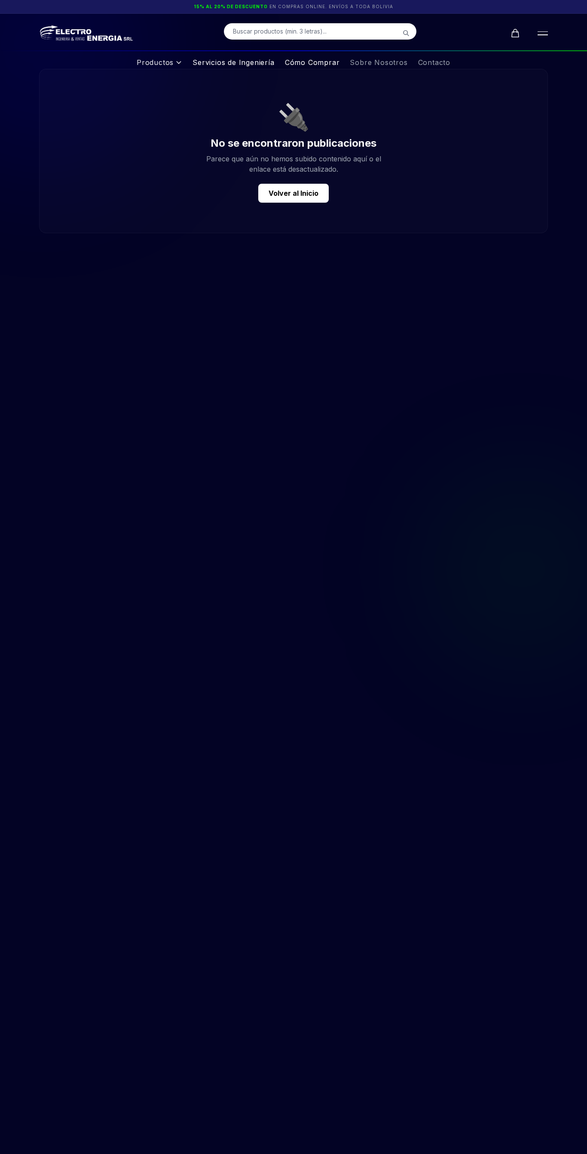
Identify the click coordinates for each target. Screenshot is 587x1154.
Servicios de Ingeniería (233, 62)
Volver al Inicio (293, 193)
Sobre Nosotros (378, 62)
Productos (155, 62)
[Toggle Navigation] (541, 33)
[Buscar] (406, 33)
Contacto (434, 62)
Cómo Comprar (312, 62)
